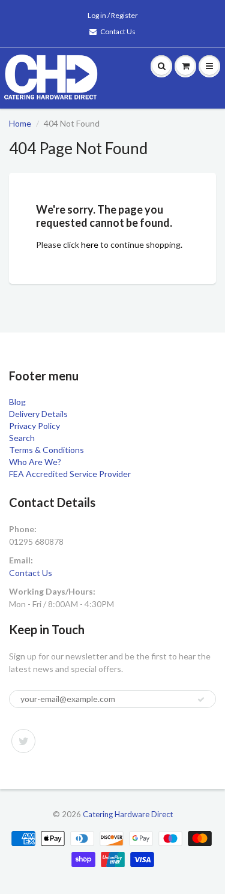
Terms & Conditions (46, 450)
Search (22, 438)
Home (20, 123)
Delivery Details (38, 414)
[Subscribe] (201, 699)
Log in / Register (113, 15)
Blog (17, 402)
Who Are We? (35, 462)
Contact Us (118, 31)
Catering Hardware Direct (128, 814)
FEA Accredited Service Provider (70, 474)
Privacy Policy (34, 426)
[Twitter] (23, 741)
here (89, 244)
